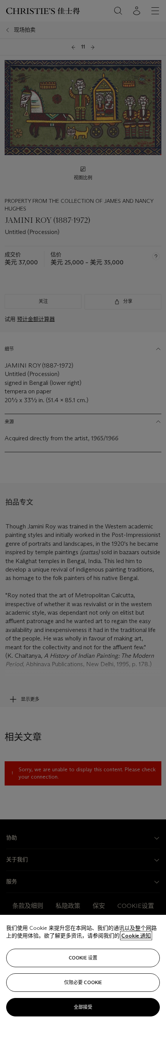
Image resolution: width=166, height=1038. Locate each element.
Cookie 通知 (136, 935)
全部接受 (83, 1007)
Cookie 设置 (83, 958)
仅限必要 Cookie (83, 982)
